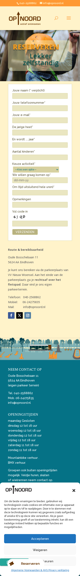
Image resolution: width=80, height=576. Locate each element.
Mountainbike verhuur (23, 457)
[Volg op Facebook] (11, 315)
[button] (74, 490)
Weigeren (40, 550)
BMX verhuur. (17, 462)
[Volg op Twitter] (19, 315)
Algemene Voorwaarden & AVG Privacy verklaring (40, 570)
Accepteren (40, 539)
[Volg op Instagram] (27, 315)
